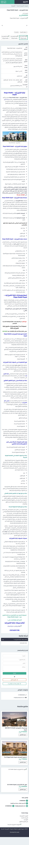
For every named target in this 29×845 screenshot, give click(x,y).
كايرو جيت (26, 820)
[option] (14, 25)
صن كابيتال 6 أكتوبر (23, 822)
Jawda (17, 832)
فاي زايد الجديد (24, 818)
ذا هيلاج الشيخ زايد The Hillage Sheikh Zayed (15, 757)
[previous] (27, 25)
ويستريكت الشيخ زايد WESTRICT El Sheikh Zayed (16, 729)
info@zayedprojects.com (19, 697)
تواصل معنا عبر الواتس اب (13, 684)
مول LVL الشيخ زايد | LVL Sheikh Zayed (17, 784)
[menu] (2, 2)
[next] (2, 25)
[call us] (5, 2)
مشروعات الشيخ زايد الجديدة (7, 829)
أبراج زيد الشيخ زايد (24, 816)
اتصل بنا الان (13, 680)
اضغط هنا (5, 331)
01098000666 (21, 695)
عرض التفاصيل (23, 735)
